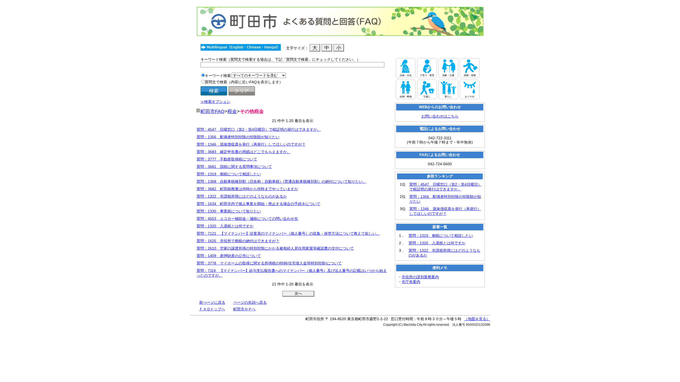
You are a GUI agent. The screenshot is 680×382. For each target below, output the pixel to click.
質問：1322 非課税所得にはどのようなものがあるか (242, 196)
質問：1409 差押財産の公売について (229, 256)
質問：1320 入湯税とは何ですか (225, 226)
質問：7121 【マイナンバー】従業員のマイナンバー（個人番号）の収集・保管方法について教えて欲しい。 (288, 233)
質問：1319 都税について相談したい (229, 174)
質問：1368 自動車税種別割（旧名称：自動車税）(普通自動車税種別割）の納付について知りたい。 (281, 181)
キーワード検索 (218, 75)
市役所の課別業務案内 (420, 277)
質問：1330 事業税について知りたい (229, 211)
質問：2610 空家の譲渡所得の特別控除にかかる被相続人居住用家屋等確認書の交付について (275, 248)
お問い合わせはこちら (439, 116)
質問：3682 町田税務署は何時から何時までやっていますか (247, 189)
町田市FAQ (212, 111)
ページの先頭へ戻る (250, 302)
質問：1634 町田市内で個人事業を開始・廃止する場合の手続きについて (258, 204)
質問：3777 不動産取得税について (227, 159)
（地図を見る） (477, 319)
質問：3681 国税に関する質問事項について (234, 166)
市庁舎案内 (411, 282)
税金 (232, 111)
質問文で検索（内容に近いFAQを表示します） (244, 82)
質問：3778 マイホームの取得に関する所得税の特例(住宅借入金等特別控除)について (269, 263)
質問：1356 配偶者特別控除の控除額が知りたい (238, 137)
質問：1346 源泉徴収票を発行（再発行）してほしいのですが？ (251, 144)
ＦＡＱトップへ (212, 309)
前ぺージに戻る (212, 302)
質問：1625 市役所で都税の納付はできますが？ (238, 241)
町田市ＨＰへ (244, 309)
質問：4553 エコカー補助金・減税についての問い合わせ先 (247, 218)
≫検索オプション (215, 101)
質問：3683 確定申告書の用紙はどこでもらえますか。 (244, 152)
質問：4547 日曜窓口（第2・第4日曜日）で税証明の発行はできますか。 (259, 129)
